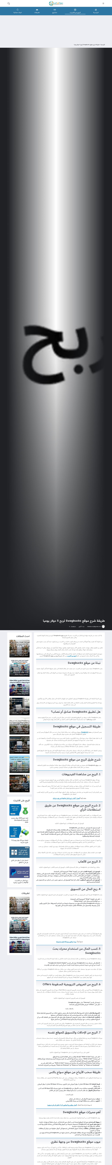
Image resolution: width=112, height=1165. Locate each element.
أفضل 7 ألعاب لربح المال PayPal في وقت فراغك (66, 798)
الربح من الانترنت (71, 656)
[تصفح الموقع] (103, 3)
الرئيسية (103, 44)
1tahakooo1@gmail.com (94, 626)
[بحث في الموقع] (9, 3)
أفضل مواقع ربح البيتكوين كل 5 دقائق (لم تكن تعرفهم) (62, 1105)
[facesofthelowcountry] (56, 3)
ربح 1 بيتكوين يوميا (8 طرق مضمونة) (66, 941)
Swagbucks (84, 732)
